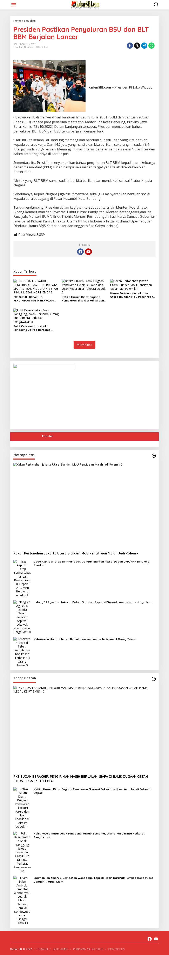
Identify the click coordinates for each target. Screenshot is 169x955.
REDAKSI (42, 949)
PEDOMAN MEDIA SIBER (88, 949)
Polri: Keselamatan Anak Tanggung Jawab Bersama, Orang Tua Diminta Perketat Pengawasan (32, 328)
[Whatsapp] (151, 46)
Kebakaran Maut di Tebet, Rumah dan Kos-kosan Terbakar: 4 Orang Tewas (85, 639)
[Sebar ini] (130, 46)
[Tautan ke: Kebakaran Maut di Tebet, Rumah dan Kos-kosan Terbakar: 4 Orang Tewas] (22, 652)
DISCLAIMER (60, 949)
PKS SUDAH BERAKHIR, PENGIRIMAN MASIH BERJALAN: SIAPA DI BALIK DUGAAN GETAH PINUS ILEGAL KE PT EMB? (33, 298)
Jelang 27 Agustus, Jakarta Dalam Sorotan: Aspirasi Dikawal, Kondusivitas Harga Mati (93, 602)
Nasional (29, 47)
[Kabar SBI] (85, 4)
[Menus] (13, 4)
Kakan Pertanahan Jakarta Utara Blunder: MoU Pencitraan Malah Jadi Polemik (131, 295)
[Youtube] (88, 251)
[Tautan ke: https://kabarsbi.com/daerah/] (153, 678)
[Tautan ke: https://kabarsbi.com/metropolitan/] (153, 455)
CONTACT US (116, 949)
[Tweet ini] (137, 46)
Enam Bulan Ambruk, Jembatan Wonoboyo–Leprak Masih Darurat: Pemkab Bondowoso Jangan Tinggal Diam (94, 879)
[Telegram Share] (144, 46)
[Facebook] (80, 251)
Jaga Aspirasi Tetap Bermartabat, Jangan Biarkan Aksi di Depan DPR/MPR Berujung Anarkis (91, 563)
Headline (18, 47)
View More (84, 345)
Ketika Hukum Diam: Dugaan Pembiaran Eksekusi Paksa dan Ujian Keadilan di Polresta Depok (84, 298)
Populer (47, 436)
